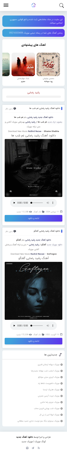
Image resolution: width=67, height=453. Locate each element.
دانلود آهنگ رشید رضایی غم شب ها (44, 108)
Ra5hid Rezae (34, 131)
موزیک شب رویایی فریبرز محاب (47, 408)
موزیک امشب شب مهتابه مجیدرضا (45, 370)
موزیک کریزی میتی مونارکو (49, 377)
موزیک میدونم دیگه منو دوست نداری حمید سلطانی (38, 421)
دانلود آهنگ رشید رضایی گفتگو (47, 231)
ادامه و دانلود (33, 218)
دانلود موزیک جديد (54, 244)
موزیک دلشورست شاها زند (49, 383)
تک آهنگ (37, 211)
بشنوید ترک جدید (55, 122)
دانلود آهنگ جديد (43, 240)
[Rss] (38, 447)
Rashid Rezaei (37, 254)
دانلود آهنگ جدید (45, 117)
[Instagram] (27, 447)
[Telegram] (33, 447)
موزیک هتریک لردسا (51, 389)
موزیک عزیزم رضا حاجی (50, 402)
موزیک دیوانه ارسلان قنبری (49, 364)
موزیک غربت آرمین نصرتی (49, 396)
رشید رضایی (33, 92)
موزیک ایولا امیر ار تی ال (49, 414)
